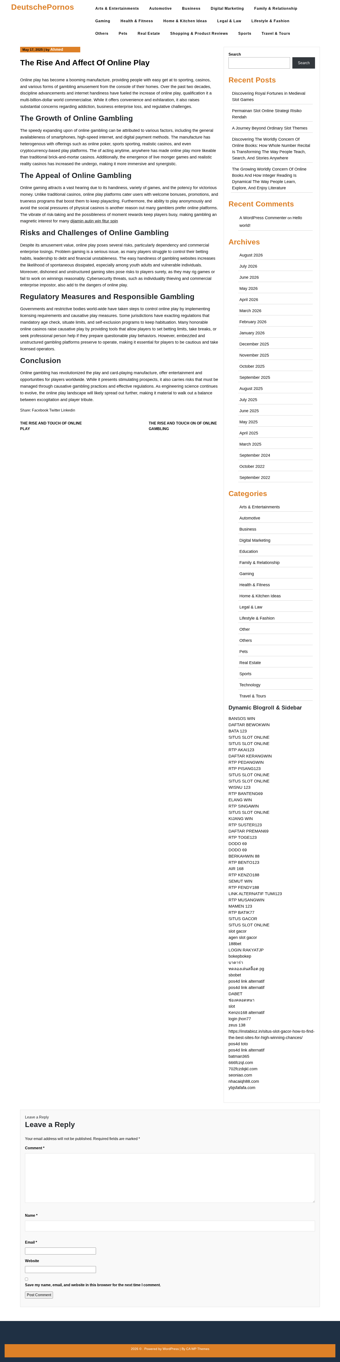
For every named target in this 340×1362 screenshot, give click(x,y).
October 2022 (252, 466)
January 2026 (252, 333)
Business (191, 8)
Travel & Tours (276, 33)
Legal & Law (229, 21)
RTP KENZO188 (244, 875)
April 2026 (248, 299)
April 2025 (248, 433)
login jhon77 (240, 1019)
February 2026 (252, 322)
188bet (235, 943)
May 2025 (248, 422)
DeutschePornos (42, 7)
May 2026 (248, 288)
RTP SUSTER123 (245, 825)
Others (101, 33)
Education (248, 551)
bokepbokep (240, 956)
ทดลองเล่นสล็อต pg (246, 968)
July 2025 (248, 399)
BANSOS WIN (242, 718)
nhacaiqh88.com (244, 1081)
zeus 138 (237, 1025)
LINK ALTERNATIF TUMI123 (255, 893)
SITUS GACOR (243, 918)
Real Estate (149, 33)
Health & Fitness (137, 21)
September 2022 (254, 477)
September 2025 (254, 377)
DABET (235, 993)
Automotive (160, 8)
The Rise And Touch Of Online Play (51, 426)
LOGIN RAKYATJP (246, 950)
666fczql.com (241, 1062)
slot (232, 1006)
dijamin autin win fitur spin (94, 221)
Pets (123, 33)
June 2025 (249, 411)
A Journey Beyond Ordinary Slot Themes (269, 128)
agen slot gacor (243, 937)
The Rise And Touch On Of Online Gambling (183, 426)
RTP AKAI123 (241, 750)
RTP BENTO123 (244, 862)
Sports (244, 33)
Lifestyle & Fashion (270, 21)
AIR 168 (236, 868)
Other (244, 629)
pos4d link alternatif (246, 981)
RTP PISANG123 (245, 768)
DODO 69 (238, 843)
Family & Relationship (275, 8)
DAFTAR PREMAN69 (249, 831)
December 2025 (254, 344)
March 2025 (250, 444)
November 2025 (254, 355)
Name (31, 1215)
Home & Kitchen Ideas (185, 21)
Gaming (102, 21)
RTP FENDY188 (244, 887)
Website (32, 1261)
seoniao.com (240, 1075)
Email (31, 1242)
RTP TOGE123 (243, 837)
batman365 (239, 1056)
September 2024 (254, 455)
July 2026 (248, 266)
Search (235, 54)
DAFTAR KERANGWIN (250, 756)
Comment (34, 1148)
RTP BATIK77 (241, 912)
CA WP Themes (197, 1349)
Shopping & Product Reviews (199, 33)
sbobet (235, 975)
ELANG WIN (240, 800)
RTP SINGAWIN (244, 806)
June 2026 (249, 277)
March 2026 (250, 310)
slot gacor (238, 931)
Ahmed (56, 49)
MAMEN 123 (240, 906)
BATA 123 (238, 731)
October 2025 (252, 366)
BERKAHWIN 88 (244, 856)
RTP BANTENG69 (246, 793)
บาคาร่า (236, 962)
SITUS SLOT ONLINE (249, 737)
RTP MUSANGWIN (246, 900)
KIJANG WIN (241, 818)
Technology (249, 685)
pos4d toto (238, 1044)
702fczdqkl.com (243, 1069)
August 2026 (251, 255)
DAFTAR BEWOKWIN (249, 724)
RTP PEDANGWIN (246, 762)
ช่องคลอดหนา (241, 1000)
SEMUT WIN (240, 881)
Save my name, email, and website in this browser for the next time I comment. (93, 1285)
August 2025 (251, 388)
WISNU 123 (239, 787)
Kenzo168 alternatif (246, 1012)
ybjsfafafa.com (242, 1087)
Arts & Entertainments (117, 8)
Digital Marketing (227, 8)
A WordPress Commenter (263, 217)
